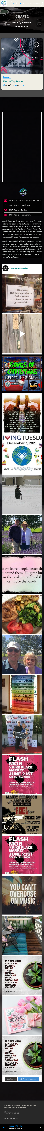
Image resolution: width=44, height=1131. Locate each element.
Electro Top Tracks (13, 81)
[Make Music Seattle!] (22, 855)
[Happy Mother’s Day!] (22, 1015)
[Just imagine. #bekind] (22, 975)
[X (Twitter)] (8, 1118)
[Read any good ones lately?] (22, 293)
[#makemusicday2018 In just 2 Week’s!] (22, 895)
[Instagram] (14, 1118)
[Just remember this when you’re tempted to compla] (22, 494)
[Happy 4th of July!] (22, 694)
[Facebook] (17, 1118)
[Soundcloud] (11, 1118)
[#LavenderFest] (22, 654)
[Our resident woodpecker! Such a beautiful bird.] (22, 333)
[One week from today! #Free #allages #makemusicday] (22, 774)
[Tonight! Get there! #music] (22, 814)
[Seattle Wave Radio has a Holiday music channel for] (22, 373)
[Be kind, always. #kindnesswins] (22, 1055)
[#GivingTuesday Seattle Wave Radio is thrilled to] (22, 454)
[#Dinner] (22, 614)
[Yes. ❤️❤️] (22, 574)
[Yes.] (22, 414)
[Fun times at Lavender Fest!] (22, 534)
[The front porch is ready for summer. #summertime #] (22, 935)
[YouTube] (5, 1118)
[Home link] (4, 3)
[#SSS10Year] (22, 734)
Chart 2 (7, 77)
